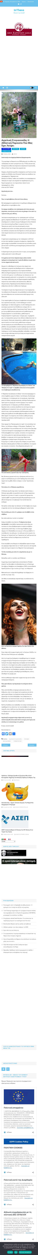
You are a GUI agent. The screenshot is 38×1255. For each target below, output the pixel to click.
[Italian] (16, 839)
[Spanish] (23, 839)
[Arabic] (3, 839)
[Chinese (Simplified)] (5, 839)
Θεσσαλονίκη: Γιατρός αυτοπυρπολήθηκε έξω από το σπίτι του (7, 745)
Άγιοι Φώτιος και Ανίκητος (11, 930)
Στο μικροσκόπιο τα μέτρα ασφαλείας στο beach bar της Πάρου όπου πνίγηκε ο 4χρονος (19, 935)
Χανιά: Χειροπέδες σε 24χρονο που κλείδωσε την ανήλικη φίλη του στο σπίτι (19, 940)
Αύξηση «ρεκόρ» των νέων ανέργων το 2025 (15, 927)
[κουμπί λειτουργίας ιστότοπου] (31, 88)
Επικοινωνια (31, 1)
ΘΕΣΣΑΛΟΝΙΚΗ (6, 148)
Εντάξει (10, 1252)
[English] (7, 839)
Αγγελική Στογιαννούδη (15, 739)
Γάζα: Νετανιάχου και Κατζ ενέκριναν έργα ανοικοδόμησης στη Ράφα (15, 946)
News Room (16, 780)
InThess (19, 10)
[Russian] (21, 839)
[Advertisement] (19, 64)
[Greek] (14, 839)
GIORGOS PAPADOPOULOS (21, 807)
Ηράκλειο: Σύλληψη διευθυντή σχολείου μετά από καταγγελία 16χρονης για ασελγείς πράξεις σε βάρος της (18, 776)
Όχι (16, 1252)
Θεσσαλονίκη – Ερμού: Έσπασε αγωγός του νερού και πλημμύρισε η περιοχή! (17, 803)
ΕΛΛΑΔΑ (23, 148)
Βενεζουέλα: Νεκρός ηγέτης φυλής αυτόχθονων (17, 924)
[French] (9, 839)
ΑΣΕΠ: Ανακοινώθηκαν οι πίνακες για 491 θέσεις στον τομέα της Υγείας (17, 831)
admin (15, 154)
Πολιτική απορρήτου (25, 1252)
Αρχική (24, 1)
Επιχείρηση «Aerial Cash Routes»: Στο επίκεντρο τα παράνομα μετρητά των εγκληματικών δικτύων (18, 919)
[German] (12, 839)
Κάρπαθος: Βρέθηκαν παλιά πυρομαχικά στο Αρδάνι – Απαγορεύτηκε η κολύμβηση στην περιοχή (18, 951)
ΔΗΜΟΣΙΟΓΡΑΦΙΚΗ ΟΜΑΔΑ (22, 834)
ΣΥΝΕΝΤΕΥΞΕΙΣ (6, 151)
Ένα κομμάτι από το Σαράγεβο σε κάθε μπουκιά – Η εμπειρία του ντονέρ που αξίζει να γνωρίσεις (17, 906)
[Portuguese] (19, 839)
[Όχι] (36, 1248)
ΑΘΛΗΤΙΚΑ (15, 148)
